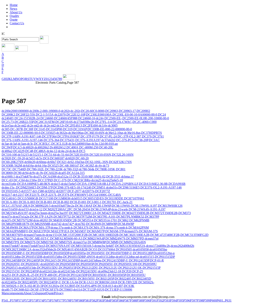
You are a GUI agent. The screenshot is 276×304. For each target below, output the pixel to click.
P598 (200, 300)
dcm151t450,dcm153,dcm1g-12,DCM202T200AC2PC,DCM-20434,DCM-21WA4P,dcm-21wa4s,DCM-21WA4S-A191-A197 (83, 209)
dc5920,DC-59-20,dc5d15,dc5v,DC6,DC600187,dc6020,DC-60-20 (45, 158)
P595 (180, 300)
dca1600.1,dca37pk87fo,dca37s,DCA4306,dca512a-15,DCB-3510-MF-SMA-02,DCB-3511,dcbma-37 (68, 176)
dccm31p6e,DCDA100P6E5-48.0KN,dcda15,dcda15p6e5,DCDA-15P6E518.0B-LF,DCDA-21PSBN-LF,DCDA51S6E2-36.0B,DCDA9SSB (93, 184)
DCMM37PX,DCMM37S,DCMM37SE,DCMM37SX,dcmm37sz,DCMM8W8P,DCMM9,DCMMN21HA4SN (74, 242)
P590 (146, 300)
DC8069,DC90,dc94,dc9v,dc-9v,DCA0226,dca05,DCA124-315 (43, 173)
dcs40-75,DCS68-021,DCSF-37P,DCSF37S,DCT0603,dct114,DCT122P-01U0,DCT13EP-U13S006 (67, 289)
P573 (33, 300)
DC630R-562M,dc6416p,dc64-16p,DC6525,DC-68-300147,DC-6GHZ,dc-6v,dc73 (55, 165)
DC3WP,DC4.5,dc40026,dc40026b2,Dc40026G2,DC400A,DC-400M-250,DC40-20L (57, 147)
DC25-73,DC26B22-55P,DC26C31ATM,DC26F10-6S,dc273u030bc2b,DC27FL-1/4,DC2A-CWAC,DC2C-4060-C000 (79, 122)
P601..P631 (224, 300)
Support (41, 293)
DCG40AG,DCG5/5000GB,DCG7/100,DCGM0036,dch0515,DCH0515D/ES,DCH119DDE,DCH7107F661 (73, 198)
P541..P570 (9, 300)
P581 (86, 300)
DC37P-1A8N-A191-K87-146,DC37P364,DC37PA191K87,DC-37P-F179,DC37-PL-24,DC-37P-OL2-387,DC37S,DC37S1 (83, 136)
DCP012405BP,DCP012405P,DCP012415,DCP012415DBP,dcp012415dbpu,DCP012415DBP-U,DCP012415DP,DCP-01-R (83, 260)
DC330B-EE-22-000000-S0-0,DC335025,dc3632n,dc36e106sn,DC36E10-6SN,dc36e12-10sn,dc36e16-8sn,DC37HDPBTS (82, 132)
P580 (80, 300)
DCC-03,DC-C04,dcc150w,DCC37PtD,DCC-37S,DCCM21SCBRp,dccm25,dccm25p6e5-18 (62, 180)
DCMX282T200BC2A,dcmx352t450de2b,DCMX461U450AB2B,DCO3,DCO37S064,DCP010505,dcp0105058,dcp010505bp (84, 249)
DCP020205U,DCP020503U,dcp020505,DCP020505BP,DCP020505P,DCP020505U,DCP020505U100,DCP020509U (79, 264)
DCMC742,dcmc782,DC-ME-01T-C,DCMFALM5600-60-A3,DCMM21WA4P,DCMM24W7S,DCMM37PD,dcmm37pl (80, 238)
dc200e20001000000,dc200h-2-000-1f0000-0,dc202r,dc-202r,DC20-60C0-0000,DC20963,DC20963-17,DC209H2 (76, 111)
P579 (73, 300)
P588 (133, 300)
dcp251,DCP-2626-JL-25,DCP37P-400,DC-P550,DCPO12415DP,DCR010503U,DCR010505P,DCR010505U (74, 275)
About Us (16, 12)
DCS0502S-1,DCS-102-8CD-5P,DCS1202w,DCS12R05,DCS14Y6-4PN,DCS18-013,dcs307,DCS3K (68, 286)
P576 (53, 300)
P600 (213, 300)
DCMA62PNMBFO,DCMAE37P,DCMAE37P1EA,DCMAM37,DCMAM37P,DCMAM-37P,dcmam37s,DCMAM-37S (80, 231)
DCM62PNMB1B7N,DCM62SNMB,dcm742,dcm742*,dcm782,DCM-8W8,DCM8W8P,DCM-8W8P (68, 224)
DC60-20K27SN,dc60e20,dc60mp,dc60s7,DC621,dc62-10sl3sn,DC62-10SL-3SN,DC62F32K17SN (67, 162)
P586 (120, 300)
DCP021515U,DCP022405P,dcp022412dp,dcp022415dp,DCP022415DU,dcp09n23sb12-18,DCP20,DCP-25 (72, 271)
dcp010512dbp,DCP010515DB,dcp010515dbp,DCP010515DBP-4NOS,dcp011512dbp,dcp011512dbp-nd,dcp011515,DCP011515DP (88, 256)
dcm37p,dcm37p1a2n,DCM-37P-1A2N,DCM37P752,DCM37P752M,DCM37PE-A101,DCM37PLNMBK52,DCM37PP (80, 216)
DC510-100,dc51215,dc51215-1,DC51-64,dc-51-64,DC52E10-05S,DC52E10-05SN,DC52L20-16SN (68, 154)
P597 (193, 300)
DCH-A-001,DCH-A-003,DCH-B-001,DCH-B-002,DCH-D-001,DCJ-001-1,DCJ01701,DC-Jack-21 (67, 202)
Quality (14, 16)
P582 (93, 300)
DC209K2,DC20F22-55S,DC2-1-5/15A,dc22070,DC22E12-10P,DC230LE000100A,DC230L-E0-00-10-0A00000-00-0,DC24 (84, 114)
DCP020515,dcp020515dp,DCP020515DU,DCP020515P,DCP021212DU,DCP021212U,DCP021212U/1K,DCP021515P (81, 267)
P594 (173, 300)
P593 (166, 300)
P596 (186, 300)
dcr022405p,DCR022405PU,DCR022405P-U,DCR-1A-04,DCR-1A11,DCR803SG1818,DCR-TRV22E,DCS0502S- (78, 282)
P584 (106, 300)
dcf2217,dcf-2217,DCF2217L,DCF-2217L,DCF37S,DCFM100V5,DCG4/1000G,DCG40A (61, 194)
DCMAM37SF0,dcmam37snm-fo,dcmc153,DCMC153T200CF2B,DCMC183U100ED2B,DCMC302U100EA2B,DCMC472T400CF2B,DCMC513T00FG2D (105, 235)
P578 (66, 300)
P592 (160, 300)
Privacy (59, 293)
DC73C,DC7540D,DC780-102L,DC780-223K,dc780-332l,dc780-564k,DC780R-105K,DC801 (63, 169)
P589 (140, 300)
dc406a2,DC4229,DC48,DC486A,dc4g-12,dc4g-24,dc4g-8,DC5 (43, 151)
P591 (153, 300)
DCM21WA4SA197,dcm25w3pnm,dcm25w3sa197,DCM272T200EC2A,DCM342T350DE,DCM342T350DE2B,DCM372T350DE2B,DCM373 (96, 213)
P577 (60, 300)
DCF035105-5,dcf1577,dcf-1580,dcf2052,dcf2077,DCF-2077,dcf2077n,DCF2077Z (56, 191)
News (13, 8)
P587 (126, 300)
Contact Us (17, 23)
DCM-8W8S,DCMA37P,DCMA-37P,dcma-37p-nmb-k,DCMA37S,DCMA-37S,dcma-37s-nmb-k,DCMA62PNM (75, 227)
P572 (26, 300)
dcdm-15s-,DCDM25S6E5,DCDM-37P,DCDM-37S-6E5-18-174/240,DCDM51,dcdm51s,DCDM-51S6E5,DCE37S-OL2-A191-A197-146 (92, 187)
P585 (113, 300)
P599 (206, 300)
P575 (46, 300)
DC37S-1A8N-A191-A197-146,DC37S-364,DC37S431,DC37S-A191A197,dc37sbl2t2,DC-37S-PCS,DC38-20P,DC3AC (81, 140)
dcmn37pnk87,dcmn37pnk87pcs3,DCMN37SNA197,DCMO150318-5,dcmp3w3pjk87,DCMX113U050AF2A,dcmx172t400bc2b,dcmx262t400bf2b (98, 245)
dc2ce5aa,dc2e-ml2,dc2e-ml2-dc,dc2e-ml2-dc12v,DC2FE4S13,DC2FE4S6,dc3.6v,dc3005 (60, 125)
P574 (40, 300)
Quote (14, 19)
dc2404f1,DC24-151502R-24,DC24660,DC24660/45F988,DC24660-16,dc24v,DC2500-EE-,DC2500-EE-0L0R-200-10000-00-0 (85, 118)
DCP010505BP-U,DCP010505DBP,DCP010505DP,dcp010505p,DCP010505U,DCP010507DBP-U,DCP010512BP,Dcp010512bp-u (88, 253)
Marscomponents (12, 293)
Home (14, 5)
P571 (20, 300)
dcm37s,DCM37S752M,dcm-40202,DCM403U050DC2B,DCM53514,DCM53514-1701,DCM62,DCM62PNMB (75, 220)
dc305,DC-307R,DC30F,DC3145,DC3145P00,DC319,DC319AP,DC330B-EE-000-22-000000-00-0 (67, 129)
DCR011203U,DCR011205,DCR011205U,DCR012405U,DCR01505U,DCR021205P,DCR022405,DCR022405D (76, 278)
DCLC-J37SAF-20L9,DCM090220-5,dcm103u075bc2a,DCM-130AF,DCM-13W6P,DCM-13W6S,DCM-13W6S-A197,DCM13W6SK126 (92, 205)
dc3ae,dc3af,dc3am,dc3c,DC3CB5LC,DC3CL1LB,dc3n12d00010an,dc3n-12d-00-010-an (60, 143)
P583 (100, 300)
